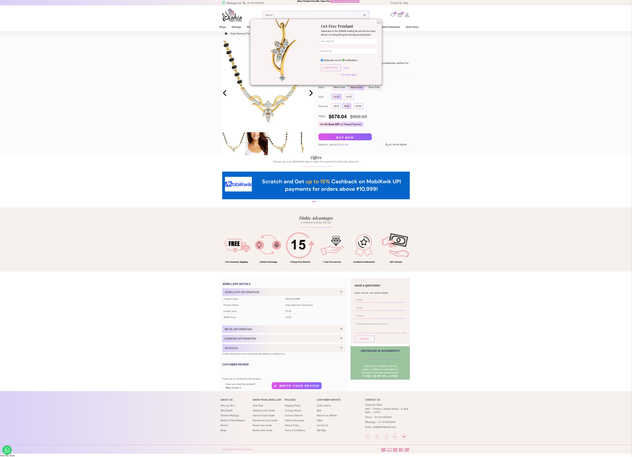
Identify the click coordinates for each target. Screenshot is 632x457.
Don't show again (349, 74)
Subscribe (330, 67)
